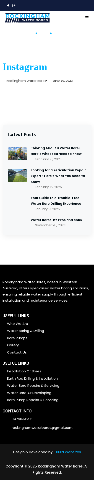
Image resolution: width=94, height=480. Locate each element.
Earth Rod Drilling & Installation (32, 378)
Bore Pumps (17, 338)
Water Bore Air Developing (29, 392)
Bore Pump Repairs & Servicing (32, 399)
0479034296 (22, 419)
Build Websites (68, 452)
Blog (43, 33)
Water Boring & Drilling (25, 330)
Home (28, 33)
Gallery (13, 345)
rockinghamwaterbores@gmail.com (42, 427)
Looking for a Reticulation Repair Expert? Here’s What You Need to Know (58, 176)
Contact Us (17, 352)
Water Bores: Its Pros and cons (56, 220)
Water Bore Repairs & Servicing (33, 385)
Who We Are (17, 323)
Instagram (25, 66)
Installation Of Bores (24, 371)
